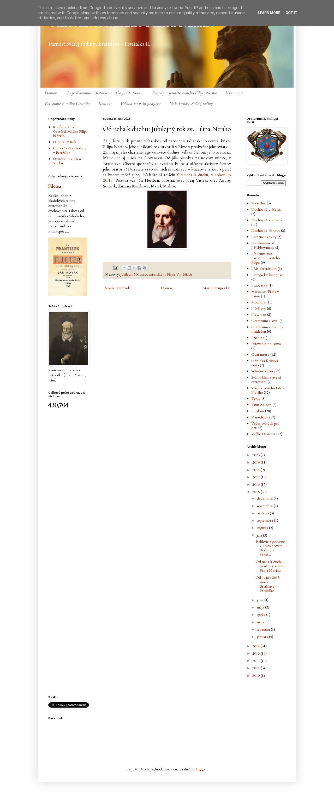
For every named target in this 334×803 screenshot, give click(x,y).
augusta (263, 527)
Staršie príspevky (216, 287)
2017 (256, 477)
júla (260, 535)
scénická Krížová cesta (264, 363)
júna (260, 600)
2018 (256, 469)
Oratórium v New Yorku (67, 161)
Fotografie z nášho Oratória (67, 104)
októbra (263, 513)
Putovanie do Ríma (266, 343)
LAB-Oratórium (264, 268)
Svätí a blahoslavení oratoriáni (266, 379)
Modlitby (258, 302)
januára (263, 636)
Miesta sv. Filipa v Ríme (265, 294)
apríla (261, 614)
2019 (256, 462)
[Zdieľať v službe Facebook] (139, 267)
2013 (256, 653)
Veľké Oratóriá (263, 433)
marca (262, 622)
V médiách (184, 274)
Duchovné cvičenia (266, 209)
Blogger (200, 769)
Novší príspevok (117, 287)
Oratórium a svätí (264, 320)
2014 (256, 646)
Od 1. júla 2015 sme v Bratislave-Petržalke (267, 584)
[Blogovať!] (129, 267)
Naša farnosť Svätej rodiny (191, 104)
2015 (256, 491)
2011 (256, 668)
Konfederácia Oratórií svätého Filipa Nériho (70, 131)
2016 (256, 484)
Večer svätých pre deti (265, 425)
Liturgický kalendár (267, 274)
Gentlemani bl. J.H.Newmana (263, 245)
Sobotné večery (263, 371)
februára (264, 629)
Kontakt (105, 104)
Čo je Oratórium (129, 93)
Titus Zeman (261, 404)
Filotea (54, 186)
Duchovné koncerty (267, 220)
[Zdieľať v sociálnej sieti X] (134, 267)
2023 (256, 455)
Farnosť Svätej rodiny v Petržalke (69, 150)
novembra (265, 505)
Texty (255, 398)
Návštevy (258, 308)
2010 (256, 675)
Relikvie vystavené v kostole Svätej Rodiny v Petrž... (270, 548)
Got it (291, 13)
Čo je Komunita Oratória (86, 93)
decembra (265, 498)
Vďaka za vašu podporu (140, 104)
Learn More (269, 13)
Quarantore (260, 354)
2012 (256, 660)
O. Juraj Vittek (64, 141)
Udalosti (257, 411)
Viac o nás (234, 93)
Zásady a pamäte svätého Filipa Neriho (184, 93)
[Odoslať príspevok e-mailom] (115, 267)
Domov (51, 93)
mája (261, 607)
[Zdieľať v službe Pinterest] (144, 267)
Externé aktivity (263, 236)
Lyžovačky (259, 285)
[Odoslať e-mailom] (124, 267)
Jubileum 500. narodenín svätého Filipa (148, 274)
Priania (256, 337)
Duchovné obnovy (265, 230)
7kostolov (258, 203)
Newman (258, 314)
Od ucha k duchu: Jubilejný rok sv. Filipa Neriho (270, 566)
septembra (265, 520)
